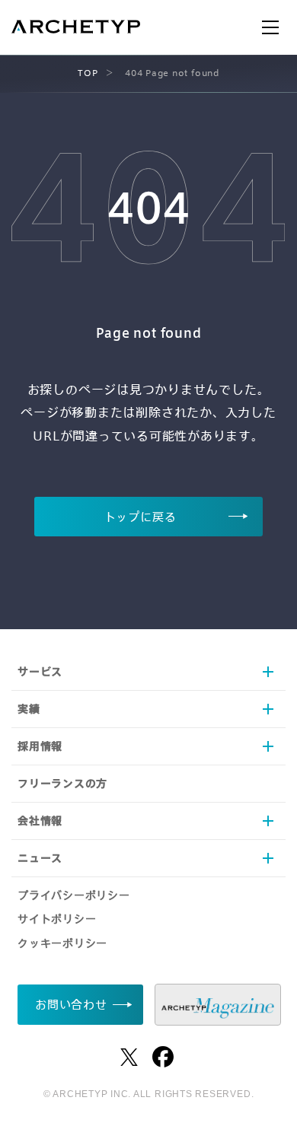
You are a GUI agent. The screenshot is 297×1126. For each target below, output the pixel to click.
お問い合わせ (71, 1004)
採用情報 (40, 746)
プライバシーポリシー (74, 895)
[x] (129, 1057)
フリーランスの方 (62, 783)
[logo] (75, 28)
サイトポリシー (57, 918)
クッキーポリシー (62, 943)
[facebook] (163, 1056)
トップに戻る (140, 516)
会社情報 (40, 820)
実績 (29, 708)
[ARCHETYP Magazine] (217, 1004)
